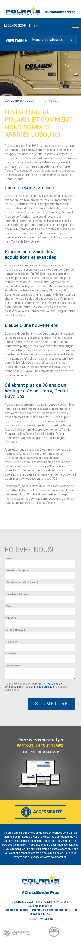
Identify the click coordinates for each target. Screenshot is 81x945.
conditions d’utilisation (42, 687)
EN (35, 25)
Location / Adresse (16, 594)
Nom (8, 558)
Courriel (10, 653)
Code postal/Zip (15, 630)
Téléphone (12, 642)
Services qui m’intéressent (21, 582)
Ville (8, 606)
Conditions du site (16, 910)
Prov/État (11, 618)
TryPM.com (46, 919)
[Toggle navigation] (75, 26)
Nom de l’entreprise (17, 570)
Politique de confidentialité (50, 910)
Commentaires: (13, 665)
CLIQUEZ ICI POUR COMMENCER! (40, 752)
